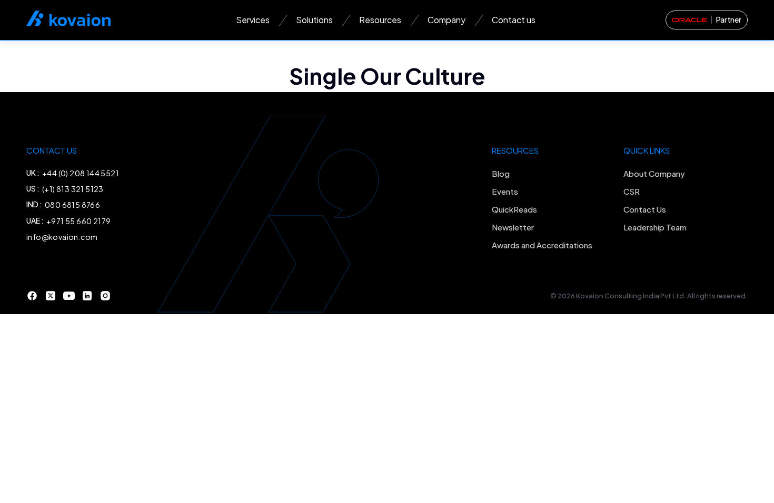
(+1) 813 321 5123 (73, 189)
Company (446, 19)
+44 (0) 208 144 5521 (80, 173)
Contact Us (644, 209)
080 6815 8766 (72, 204)
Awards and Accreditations (542, 245)
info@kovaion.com (61, 237)
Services (253, 19)
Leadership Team (655, 227)
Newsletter (513, 227)
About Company (654, 173)
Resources (380, 19)
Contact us (513, 19)
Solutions (314, 19)
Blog (501, 173)
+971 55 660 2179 (78, 221)
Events (505, 191)
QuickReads (514, 209)
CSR (631, 191)
